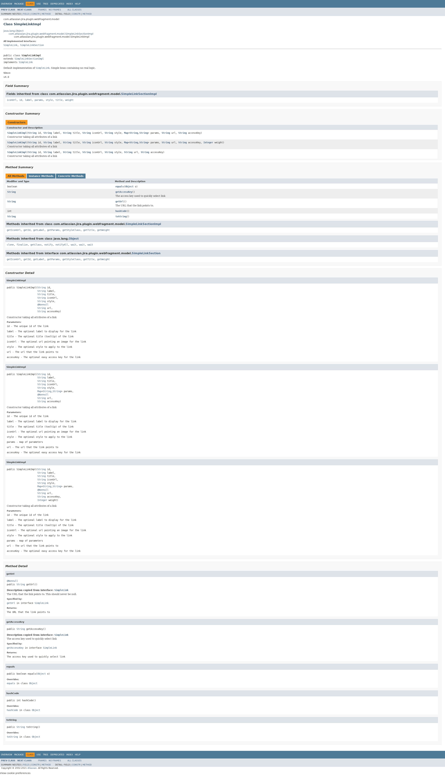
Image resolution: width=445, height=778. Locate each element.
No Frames (55, 10)
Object (129, 186)
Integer (208, 142)
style (49, 100)
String (32, 132)
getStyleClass (71, 230)
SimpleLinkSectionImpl (29, 58)
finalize (22, 244)
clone (10, 244)
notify (48, 244)
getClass (36, 244)
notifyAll (61, 244)
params (39, 100)
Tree (45, 4)
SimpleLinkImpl (17, 132)
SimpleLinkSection (32, 45)
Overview (6, 4)
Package (19, 4)
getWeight (103, 230)
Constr (35, 14)
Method (46, 14)
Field (26, 14)
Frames (42, 10)
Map (126, 132)
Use (39, 4)
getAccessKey (123, 191)
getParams (53, 230)
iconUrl (12, 100)
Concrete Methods (70, 176)
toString (121, 216)
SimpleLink (10, 45)
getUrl (119, 201)
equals (119, 186)
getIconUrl (14, 230)
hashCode (121, 211)
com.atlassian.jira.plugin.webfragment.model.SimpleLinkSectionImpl (51, 33)
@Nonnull (42, 304)
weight (69, 100)
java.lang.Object (13, 30)
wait (73, 244)
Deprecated (57, 4)
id (20, 100)
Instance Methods (41, 176)
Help (77, 4)
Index (69, 4)
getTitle (88, 230)
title (58, 100)
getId (26, 230)
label (28, 100)
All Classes (74, 10)
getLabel (38, 230)
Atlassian (32, 768)
